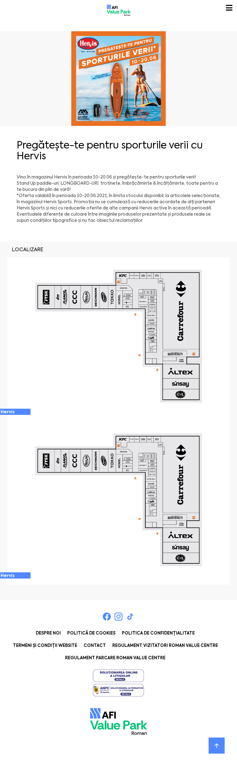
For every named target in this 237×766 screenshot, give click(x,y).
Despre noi (48, 633)
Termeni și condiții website (45, 645)
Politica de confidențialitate (158, 633)
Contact (95, 645)
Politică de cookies (91, 633)
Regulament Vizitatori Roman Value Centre (165, 645)
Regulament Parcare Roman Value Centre (115, 658)
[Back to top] (217, 746)
